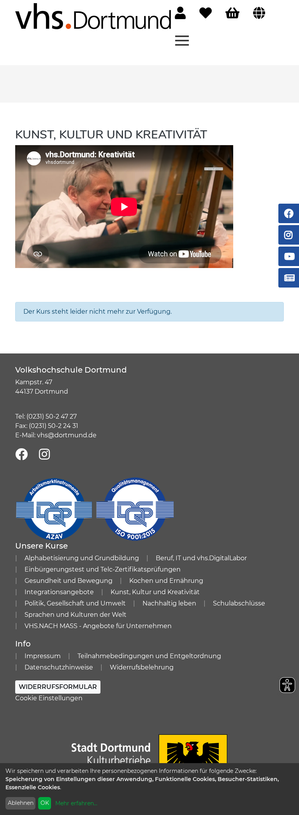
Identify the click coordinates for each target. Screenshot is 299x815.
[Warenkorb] (232, 13)
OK (44, 802)
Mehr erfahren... (76, 803)
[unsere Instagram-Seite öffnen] (44, 455)
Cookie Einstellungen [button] (49, 698)
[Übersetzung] (259, 13)
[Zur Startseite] (93, 16)
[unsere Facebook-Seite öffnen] (21, 455)
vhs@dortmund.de (67, 435)
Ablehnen (20, 802)
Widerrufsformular (58, 687)
